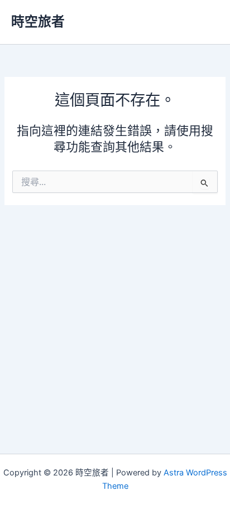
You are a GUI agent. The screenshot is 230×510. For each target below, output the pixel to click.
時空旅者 (38, 21)
